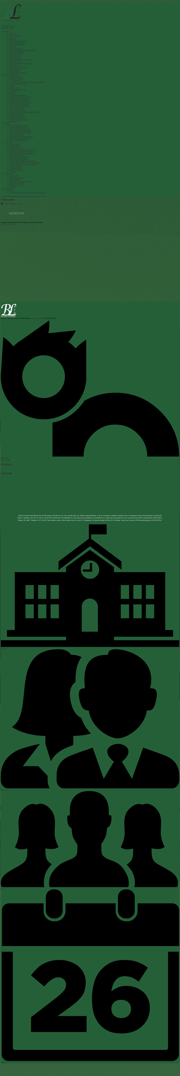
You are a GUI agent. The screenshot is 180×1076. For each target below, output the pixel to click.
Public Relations (14, 56)
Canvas (11, 86)
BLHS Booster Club (16, 148)
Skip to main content (7, 26)
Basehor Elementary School (18, 125)
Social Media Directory (16, 118)
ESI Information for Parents (18, 90)
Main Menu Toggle (7, 28)
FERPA (11, 93)
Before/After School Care (17, 84)
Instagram (6, 473)
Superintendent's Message (17, 67)
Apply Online (13, 176)
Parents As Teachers (15, 166)
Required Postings (15, 58)
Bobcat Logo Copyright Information (21, 153)
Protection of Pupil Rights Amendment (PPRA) (24, 112)
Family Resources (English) (18, 157)
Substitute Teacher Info (16, 183)
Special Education (15, 61)
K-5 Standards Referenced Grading (20, 103)
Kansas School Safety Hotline (19, 105)
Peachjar (43, 196)
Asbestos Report (14, 146)
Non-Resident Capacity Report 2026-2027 (23, 50)
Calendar (19, 196)
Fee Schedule (13, 91)
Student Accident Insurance (18, 120)
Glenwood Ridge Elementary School (21, 136)
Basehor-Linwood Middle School (20, 131)
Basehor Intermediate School (18, 127)
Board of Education (15, 35)
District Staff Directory (16, 45)
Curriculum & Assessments (18, 41)
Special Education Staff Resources (20, 181)
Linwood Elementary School (18, 140)
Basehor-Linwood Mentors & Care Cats (22, 151)
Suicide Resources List (16, 170)
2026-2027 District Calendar (13, 203)
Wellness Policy (14, 71)
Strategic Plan (13, 65)
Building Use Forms (15, 155)
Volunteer (12, 172)
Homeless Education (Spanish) (19, 101)
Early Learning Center (16, 134)
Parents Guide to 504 (16, 108)
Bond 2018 (13, 39)
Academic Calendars (16, 76)
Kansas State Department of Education (22, 161)
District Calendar (14, 88)
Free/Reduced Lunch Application (20, 97)
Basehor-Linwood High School (19, 129)
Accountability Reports (8, 196)
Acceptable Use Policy (16, 78)
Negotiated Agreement (16, 178)
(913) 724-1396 (36, 318)
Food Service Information (17, 95)
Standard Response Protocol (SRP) (20, 63)
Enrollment (12, 46)
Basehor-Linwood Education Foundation (22, 149)
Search (11, 191)
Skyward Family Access (17, 116)
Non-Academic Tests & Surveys (19, 106)
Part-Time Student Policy (17, 110)
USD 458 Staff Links (16, 185)
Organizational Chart (16, 54)
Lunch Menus (35, 196)
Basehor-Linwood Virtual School (20, 133)
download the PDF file (8, 224)
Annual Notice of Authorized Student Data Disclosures (27, 82)
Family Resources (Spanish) (18, 159)
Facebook (6, 464)
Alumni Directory (15, 144)
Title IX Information (15, 69)
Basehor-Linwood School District (11, 12)
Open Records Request (16, 52)
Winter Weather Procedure (17, 73)
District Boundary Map (16, 43)
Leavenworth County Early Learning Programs (24, 163)
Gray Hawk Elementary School (19, 138)
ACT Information (15, 80)
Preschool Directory (15, 168)
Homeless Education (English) (19, 99)
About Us (12, 33)
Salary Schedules (14, 179)
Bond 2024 (13, 37)
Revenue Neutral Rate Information (20, 60)
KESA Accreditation (16, 48)
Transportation (14, 121)
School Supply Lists (15, 114)
